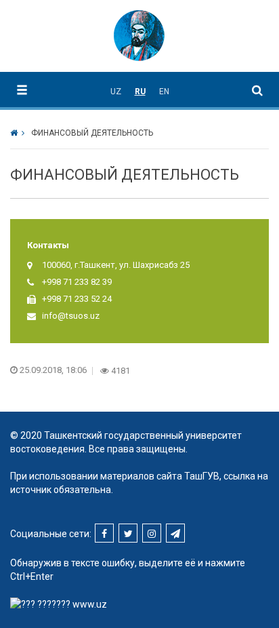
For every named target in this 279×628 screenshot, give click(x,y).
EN (164, 91)
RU (140, 91)
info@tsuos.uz (71, 316)
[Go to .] (17, 133)
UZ (115, 91)
